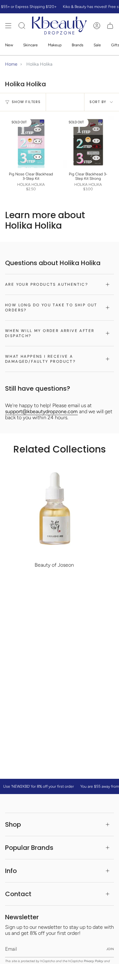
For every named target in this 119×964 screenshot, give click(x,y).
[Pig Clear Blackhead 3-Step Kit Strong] (88, 142)
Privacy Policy (93, 961)
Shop (13, 824)
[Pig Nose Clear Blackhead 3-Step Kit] (31, 142)
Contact (18, 893)
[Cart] (110, 25)
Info (11, 870)
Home (11, 64)
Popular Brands (29, 847)
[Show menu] (8, 25)
